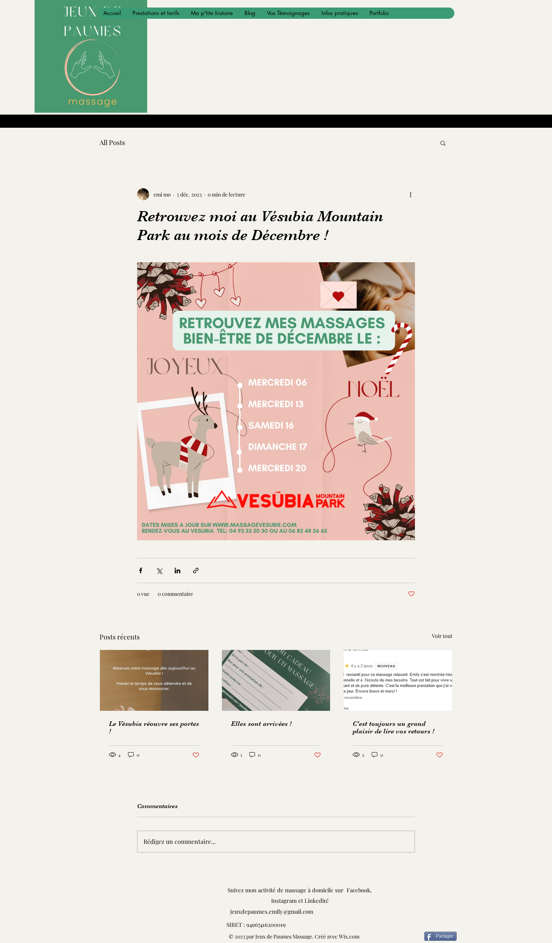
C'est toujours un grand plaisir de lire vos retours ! (393, 727)
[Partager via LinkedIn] (177, 570)
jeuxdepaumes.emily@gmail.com (271, 911)
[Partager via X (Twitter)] (159, 570)
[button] (442, 143)
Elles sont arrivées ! (261, 723)
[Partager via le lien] (195, 570)
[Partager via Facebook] (140, 570)
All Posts (112, 142)
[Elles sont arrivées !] (276, 680)
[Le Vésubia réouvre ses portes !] (154, 680)
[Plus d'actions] (410, 194)
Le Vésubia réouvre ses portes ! (154, 727)
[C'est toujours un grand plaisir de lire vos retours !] (398, 680)
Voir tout (442, 635)
